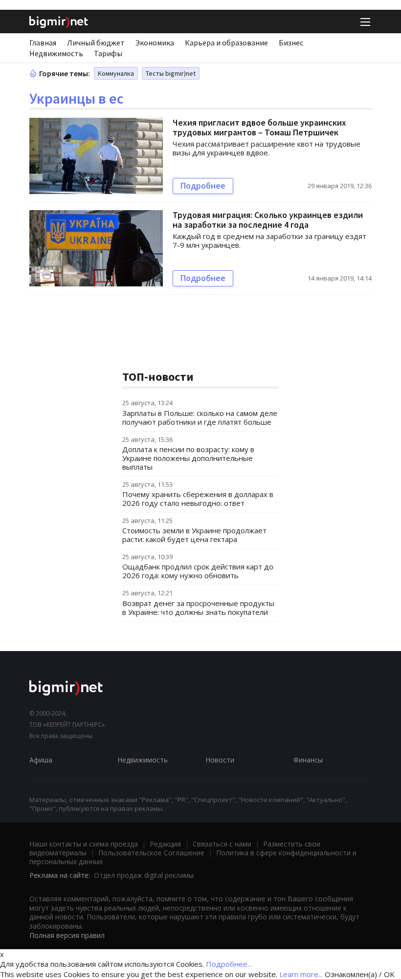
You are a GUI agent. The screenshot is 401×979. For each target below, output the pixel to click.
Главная (42, 42)
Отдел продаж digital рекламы (144, 875)
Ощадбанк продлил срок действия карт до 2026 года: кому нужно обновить (197, 571)
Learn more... (301, 974)
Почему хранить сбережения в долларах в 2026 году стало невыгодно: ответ (197, 498)
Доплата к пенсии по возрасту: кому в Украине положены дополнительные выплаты (188, 458)
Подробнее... (229, 964)
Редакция (165, 843)
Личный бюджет (96, 42)
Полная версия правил (67, 935)
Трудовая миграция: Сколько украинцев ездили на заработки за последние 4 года (268, 219)
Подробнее (202, 185)
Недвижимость (56, 53)
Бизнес (291, 42)
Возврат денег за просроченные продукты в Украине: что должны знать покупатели (198, 607)
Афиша (40, 759)
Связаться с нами (222, 843)
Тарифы (108, 53)
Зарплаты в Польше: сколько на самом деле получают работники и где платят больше (199, 417)
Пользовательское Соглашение (151, 852)
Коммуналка (116, 73)
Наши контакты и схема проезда (83, 843)
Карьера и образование (226, 42)
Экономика (154, 42)
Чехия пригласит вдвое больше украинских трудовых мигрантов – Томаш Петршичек (259, 127)
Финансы (308, 759)
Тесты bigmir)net (171, 73)
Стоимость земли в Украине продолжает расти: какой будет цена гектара (194, 534)
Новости (219, 759)
